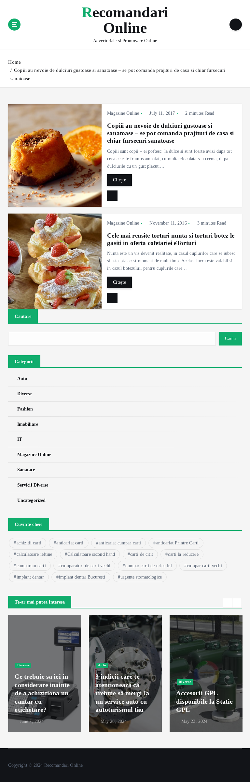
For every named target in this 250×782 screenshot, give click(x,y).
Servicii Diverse (32, 485)
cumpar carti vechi (204, 565)
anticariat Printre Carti (177, 543)
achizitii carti (29, 543)
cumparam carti (31, 565)
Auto (22, 378)
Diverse (24, 393)
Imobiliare (27, 424)
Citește (119, 179)
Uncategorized (31, 500)
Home (14, 62)
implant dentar (30, 577)
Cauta (230, 338)
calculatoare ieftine (34, 554)
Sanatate (26, 469)
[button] (227, 603)
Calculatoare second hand (91, 554)
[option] (44, 673)
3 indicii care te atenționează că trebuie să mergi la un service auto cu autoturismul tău (122, 693)
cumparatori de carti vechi (85, 565)
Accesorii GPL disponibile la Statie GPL (204, 701)
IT (19, 439)
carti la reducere (183, 554)
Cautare (23, 316)
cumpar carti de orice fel (148, 565)
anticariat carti (69, 543)
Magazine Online (123, 113)
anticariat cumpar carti (120, 543)
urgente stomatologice (141, 577)
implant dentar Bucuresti (82, 577)
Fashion (25, 409)
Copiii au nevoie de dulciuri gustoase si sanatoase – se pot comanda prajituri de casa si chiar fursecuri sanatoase (170, 133)
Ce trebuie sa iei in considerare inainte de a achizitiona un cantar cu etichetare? (42, 693)
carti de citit (141, 554)
